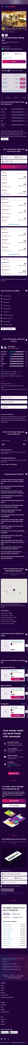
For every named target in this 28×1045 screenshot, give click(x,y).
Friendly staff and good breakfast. (11, 371)
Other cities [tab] (6, 914)
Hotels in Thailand (20, 975)
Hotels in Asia (12, 975)
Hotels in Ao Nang (7, 945)
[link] (17, 679)
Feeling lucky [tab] (7, 917)
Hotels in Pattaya (7, 926)
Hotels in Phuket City (8, 928)
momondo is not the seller (9, 964)
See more (23, 667)
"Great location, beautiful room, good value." (12, 376)
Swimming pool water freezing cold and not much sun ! (14, 390)
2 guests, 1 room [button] (7, 57)
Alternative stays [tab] (16, 914)
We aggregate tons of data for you (11, 966)
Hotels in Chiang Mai (8, 976)
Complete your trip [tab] (17, 917)
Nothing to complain (8, 383)
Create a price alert (12, 765)
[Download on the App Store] (14, 1032)
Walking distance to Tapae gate (11, 373)
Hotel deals (5, 975)
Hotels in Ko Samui (7, 930)
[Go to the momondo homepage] (10, 6)
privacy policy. (4, 894)
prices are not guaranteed (11, 959)
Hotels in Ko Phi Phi (7, 939)
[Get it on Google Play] (5, 1032)
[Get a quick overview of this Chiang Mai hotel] (26, 103)
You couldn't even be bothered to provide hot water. (12, 386)
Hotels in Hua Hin (7, 937)
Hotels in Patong (7, 933)
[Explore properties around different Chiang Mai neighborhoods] (26, 661)
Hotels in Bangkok (7, 924)
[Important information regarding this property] (26, 433)
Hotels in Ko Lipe (7, 941)
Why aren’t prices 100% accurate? (11, 969)
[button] (2, 6)
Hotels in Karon (6, 943)
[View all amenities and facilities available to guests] (26, 291)
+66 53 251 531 (5, 46)
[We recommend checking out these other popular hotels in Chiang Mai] (26, 635)
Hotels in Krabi (6, 935)
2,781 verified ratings (16, 49)
